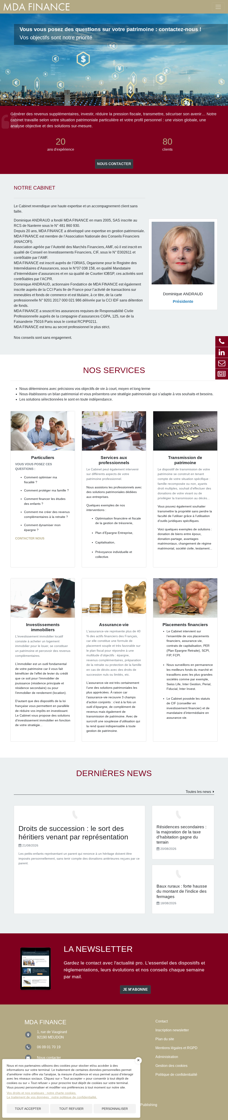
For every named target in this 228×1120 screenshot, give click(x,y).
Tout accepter (28, 1108)
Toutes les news (198, 792)
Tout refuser (71, 1108)
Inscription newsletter (172, 1030)
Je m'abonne (135, 989)
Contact (161, 1021)
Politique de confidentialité (176, 1074)
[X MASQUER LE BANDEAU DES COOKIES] (138, 1060)
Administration (166, 1057)
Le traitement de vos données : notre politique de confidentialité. (52, 1097)
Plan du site (164, 1039)
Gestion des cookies (171, 1066)
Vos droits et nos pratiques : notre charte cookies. (41, 1093)
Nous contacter (114, 164)
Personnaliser (115, 1108)
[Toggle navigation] (218, 6)
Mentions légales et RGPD (176, 1048)
